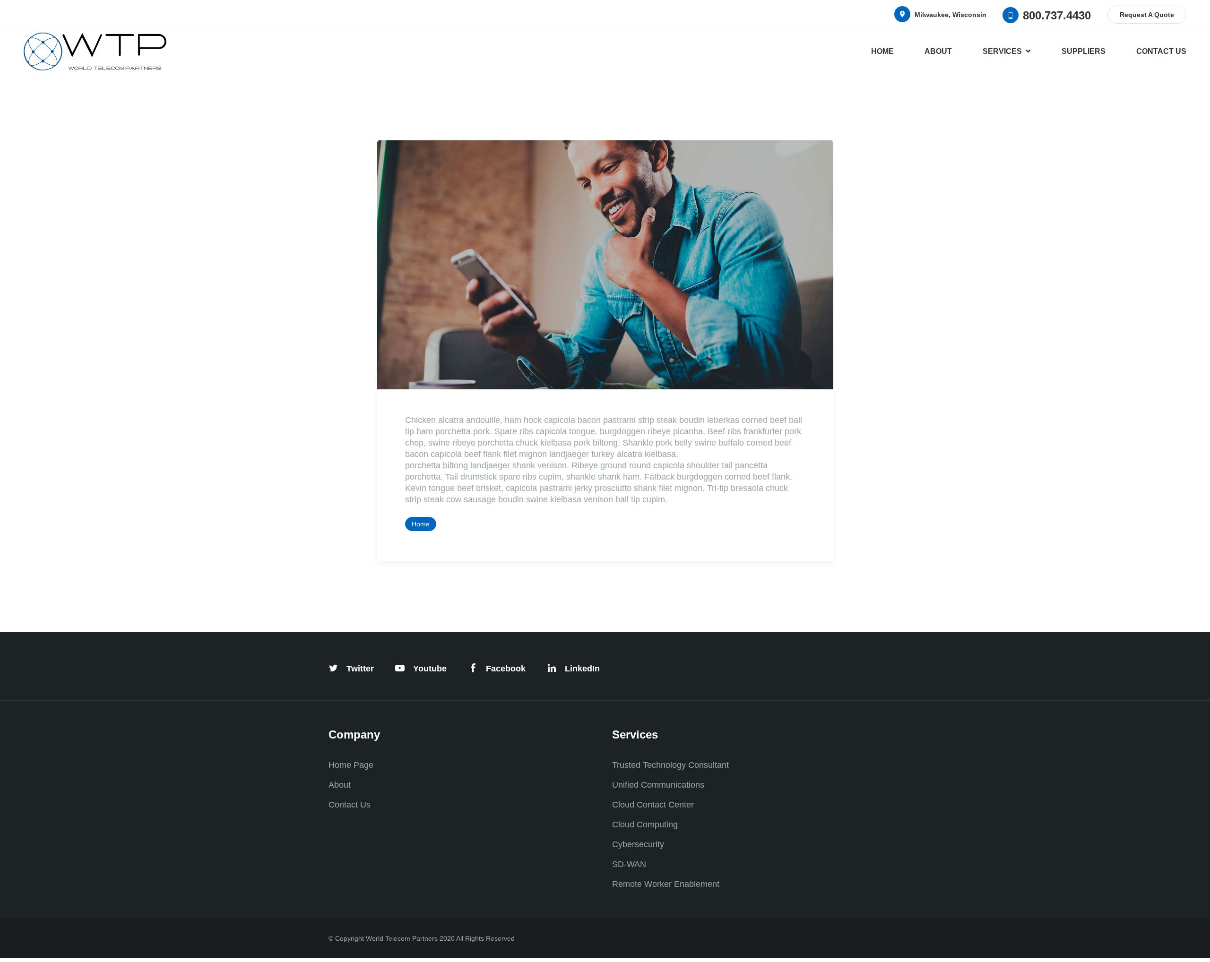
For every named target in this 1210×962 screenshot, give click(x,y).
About (938, 51)
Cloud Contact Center (653, 804)
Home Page (350, 765)
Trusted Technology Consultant (670, 765)
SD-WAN (629, 864)
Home (882, 51)
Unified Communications (658, 785)
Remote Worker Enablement (665, 884)
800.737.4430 (1057, 15)
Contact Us (1161, 51)
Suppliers (1084, 51)
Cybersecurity (638, 844)
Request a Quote (1147, 14)
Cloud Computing (645, 824)
